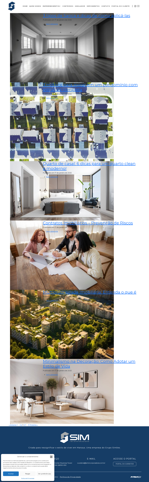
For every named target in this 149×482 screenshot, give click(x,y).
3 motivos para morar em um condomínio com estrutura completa (90, 87)
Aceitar (11, 474)
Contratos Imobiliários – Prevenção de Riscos (88, 222)
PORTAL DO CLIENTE (121, 6)
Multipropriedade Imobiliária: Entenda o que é (89, 292)
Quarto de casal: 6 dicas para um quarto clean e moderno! (89, 166)
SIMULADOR (80, 6)
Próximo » (34, 425)
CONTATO (105, 6)
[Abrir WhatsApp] (144, 477)
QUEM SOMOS (35, 6)
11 (28, 425)
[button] (51, 457)
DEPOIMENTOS (93, 6)
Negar (27, 474)
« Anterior (13, 425)
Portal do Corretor (125, 464)
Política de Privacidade (27, 478)
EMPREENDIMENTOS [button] (51, 6)
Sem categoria (52, 24)
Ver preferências (44, 474)
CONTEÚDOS (67, 6)
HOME (25, 6)
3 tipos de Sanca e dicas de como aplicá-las (86, 15)
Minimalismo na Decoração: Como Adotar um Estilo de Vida (89, 364)
